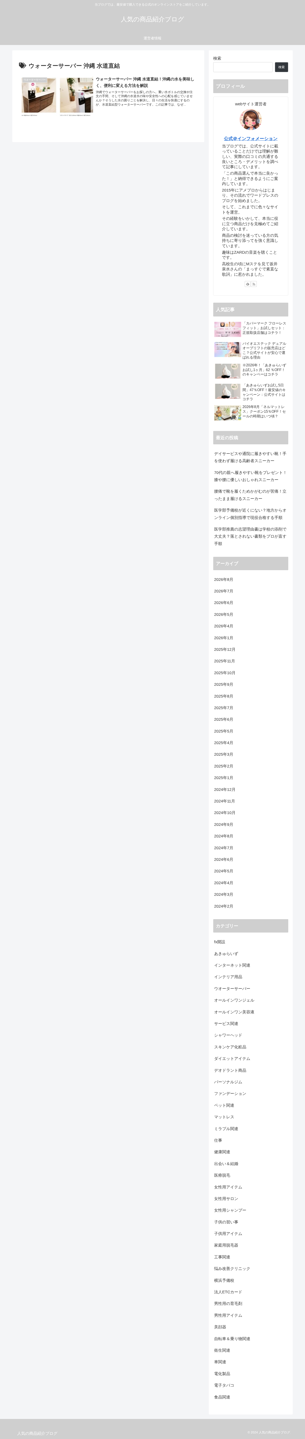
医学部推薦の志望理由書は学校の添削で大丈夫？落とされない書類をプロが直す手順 (250, 536)
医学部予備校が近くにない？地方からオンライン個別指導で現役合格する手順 (250, 514)
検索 (217, 58)
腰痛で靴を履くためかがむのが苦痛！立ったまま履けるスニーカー (250, 495)
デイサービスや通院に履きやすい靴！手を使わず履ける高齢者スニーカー (250, 457)
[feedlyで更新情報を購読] (248, 284)
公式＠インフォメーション (251, 138)
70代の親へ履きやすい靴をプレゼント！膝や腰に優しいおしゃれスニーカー (250, 476)
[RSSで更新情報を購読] (254, 284)
